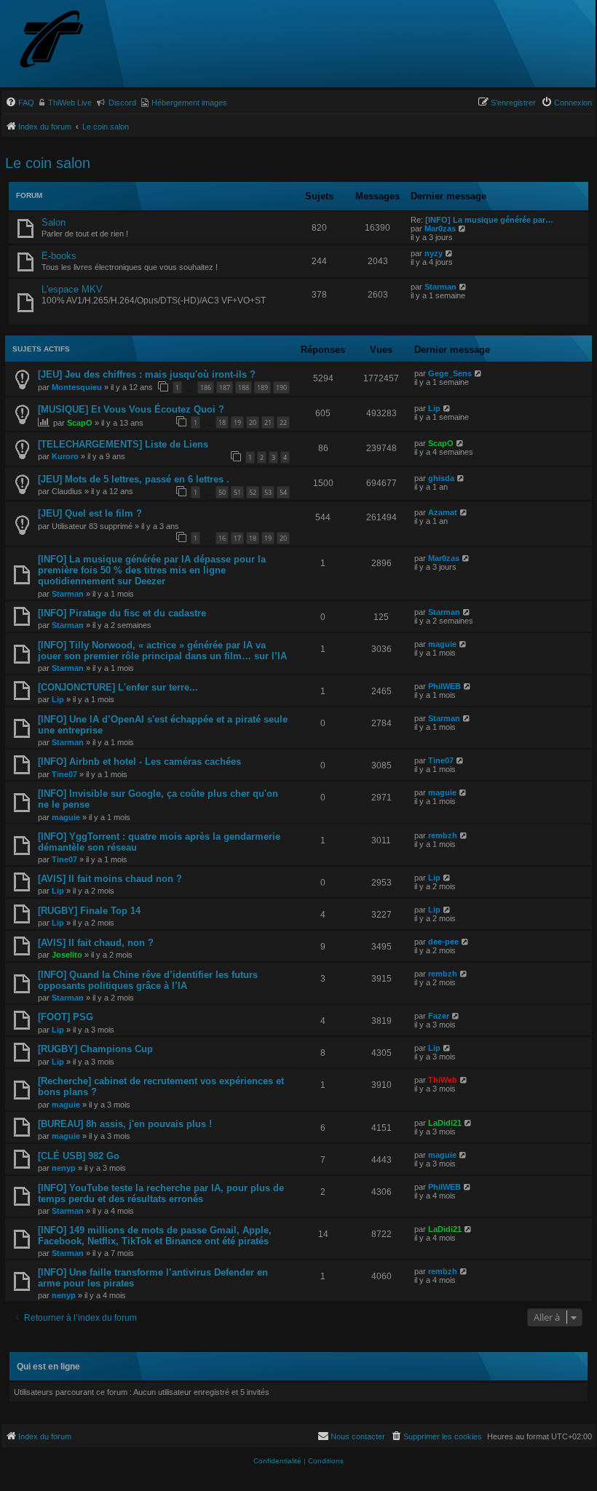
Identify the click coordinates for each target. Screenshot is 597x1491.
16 (222, 538)
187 (224, 387)
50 (222, 492)
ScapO (79, 422)
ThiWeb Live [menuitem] (70, 102)
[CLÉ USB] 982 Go (78, 1155)
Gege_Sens (450, 373)
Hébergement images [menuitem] (189, 102)
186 (205, 387)
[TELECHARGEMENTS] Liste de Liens (123, 444)
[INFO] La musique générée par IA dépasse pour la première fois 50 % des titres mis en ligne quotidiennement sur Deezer (152, 570)
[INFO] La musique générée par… (489, 219)
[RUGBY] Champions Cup (95, 1048)
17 (237, 538)
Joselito (67, 954)
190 (281, 387)
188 (243, 387)
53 (268, 492)
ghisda (441, 478)
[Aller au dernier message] (478, 373)
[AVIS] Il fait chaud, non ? (96, 942)
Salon (53, 222)
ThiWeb (442, 1079)
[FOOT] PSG (65, 1016)
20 (252, 422)
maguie (442, 644)
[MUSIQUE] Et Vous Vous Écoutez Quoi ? (131, 409)
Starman (440, 286)
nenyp (64, 1168)
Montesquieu (77, 387)
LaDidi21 (445, 1122)
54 (283, 492)
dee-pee (443, 941)
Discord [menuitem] (122, 102)
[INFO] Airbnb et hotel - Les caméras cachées (139, 761)
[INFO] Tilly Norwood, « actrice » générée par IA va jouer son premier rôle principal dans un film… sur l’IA (162, 650)
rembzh (442, 835)
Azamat (442, 512)
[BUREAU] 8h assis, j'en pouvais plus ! (125, 1123)
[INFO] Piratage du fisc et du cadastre (122, 613)
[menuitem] (19, 102)
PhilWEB (444, 686)
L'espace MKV (72, 289)
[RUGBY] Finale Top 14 (89, 910)
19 (237, 422)
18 (222, 422)
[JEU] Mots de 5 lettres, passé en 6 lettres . (133, 479)
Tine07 (64, 774)
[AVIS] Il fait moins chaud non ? (110, 878)
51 (237, 492)
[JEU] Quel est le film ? (90, 513)
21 (268, 422)
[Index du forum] (78, 40)
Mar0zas (440, 228)
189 (262, 387)
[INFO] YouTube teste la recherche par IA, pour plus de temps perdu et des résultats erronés (161, 1193)
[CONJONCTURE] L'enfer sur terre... (118, 687)
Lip (434, 408)
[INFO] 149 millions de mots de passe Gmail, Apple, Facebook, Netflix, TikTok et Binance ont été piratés (155, 1236)
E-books (58, 255)
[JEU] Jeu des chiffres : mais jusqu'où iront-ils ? (147, 374)
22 (283, 422)
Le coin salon (47, 163)
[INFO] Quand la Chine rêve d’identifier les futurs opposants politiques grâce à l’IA (148, 980)
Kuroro (65, 456)
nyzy (433, 253)
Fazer (438, 1015)
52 (252, 492)
